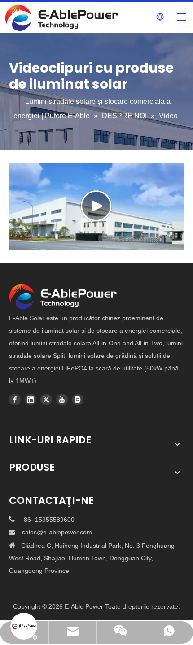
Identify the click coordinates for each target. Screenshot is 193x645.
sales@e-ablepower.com (57, 532)
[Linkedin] (30, 399)
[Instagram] (77, 399)
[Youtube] (62, 399)
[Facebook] (15, 399)
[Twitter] (46, 399)
